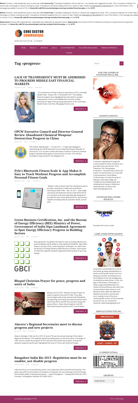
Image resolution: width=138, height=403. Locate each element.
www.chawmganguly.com (102, 189)
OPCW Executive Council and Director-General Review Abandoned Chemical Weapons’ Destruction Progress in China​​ (48, 135)
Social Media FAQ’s (68, 48)
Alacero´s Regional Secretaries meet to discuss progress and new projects (48, 326)
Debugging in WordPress (102, 6)
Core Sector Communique (22, 399)
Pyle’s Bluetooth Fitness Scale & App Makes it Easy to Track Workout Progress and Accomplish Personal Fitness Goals (50, 174)
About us (33, 48)
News (25, 142)
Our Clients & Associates (88, 48)
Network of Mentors (109, 48)
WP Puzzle (120, 399)
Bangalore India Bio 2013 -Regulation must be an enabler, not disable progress (50, 359)
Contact (69, 53)
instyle (28, 181)
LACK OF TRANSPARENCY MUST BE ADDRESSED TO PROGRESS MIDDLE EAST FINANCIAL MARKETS (49, 80)
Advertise (44, 48)
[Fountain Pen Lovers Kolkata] (104, 213)
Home (23, 48)
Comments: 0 (38, 87)
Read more (80, 109)
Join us (54, 48)
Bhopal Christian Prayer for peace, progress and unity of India (49, 282)
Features (30, 87)
